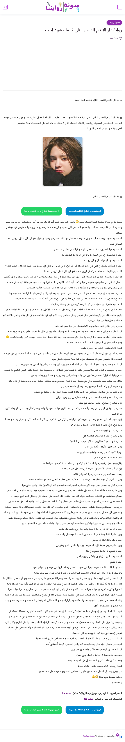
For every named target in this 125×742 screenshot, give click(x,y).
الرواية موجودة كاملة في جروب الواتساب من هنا (41, 211)
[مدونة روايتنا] (62, 7)
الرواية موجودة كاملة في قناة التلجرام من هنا (85, 211)
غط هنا (65, 693)
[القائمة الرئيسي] (119, 7)
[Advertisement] (62, 63)
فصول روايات (114, 22)
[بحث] (5, 7)
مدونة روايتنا (89, 736)
